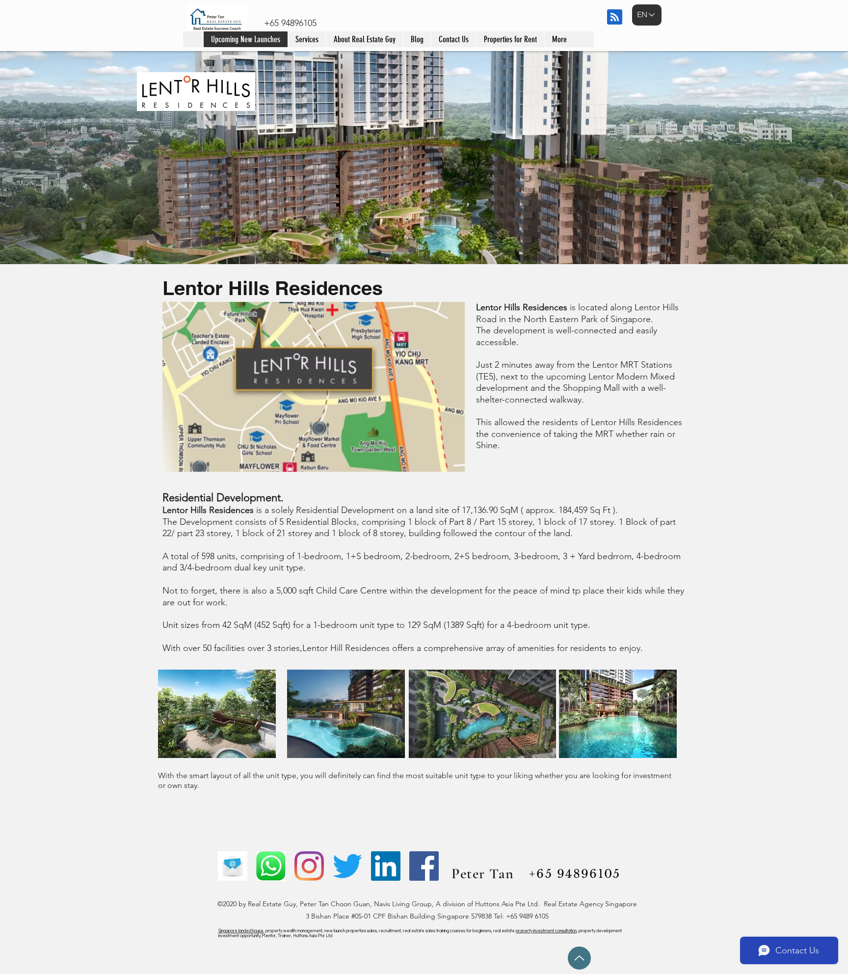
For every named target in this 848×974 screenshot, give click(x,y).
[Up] (579, 958)
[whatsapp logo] (271, 866)
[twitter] (347, 866)
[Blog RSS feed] (614, 17)
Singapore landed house (241, 931)
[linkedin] (385, 866)
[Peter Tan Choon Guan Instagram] (309, 866)
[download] (232, 866)
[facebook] (424, 866)
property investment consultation (546, 931)
